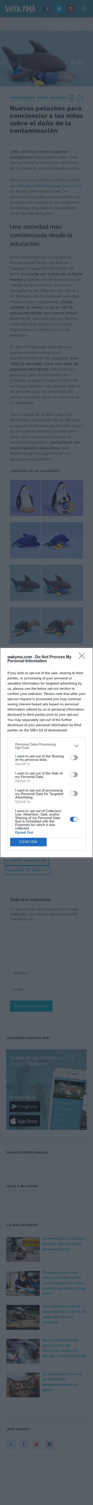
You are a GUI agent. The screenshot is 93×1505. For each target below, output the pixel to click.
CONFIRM (28, 842)
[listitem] (46, 745)
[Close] (83, 657)
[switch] (74, 757)
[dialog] (46, 753)
